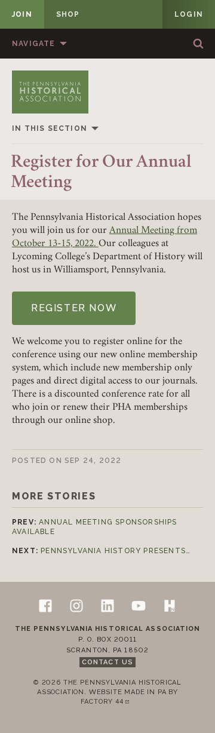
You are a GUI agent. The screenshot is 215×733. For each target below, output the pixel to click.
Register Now (73, 308)
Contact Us (107, 662)
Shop (68, 14)
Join (22, 14)
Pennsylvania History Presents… (116, 551)
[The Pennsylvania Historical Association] (50, 92)
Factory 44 (107, 702)
